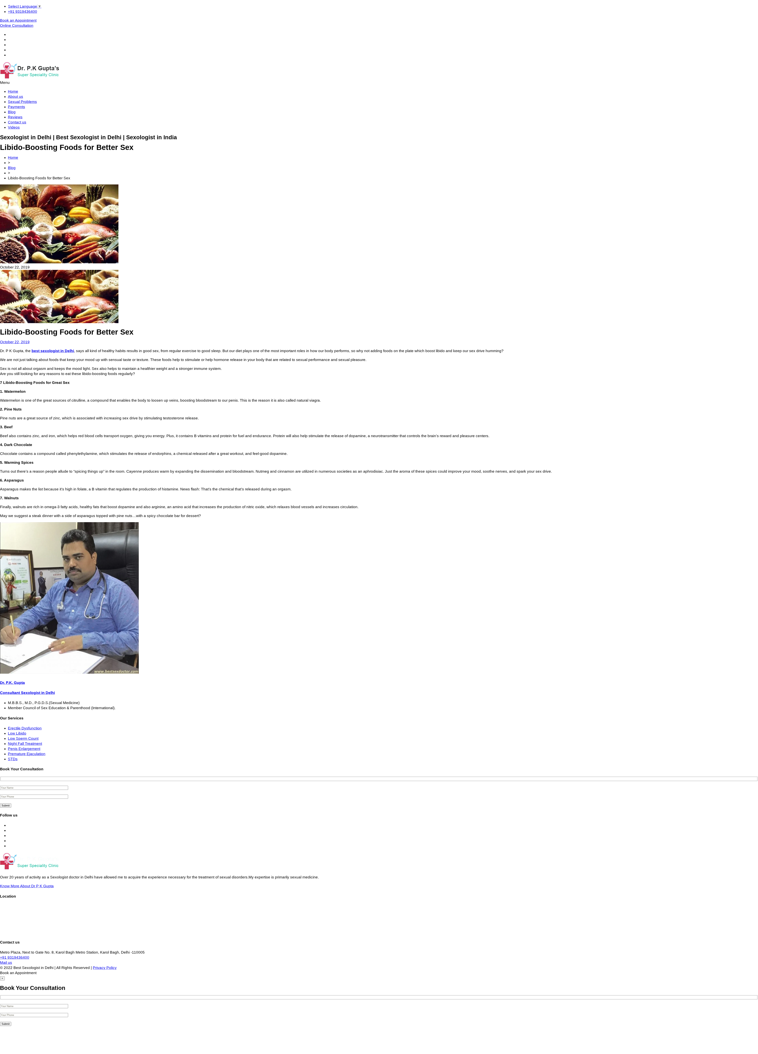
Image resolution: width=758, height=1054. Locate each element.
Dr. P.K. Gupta (12, 683)
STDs (13, 759)
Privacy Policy (105, 968)
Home (13, 91)
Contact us (17, 122)
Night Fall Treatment (25, 744)
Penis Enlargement (24, 749)
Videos (14, 127)
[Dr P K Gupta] (29, 77)
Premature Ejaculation (26, 754)
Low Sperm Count (23, 738)
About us (15, 96)
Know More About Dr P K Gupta (27, 886)
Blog (12, 112)
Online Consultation (16, 25)
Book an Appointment (18, 20)
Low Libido (17, 733)
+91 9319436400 (22, 11)
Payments (16, 107)
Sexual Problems (22, 102)
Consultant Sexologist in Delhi (27, 693)
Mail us (6, 962)
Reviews (15, 117)
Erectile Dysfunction (25, 728)
